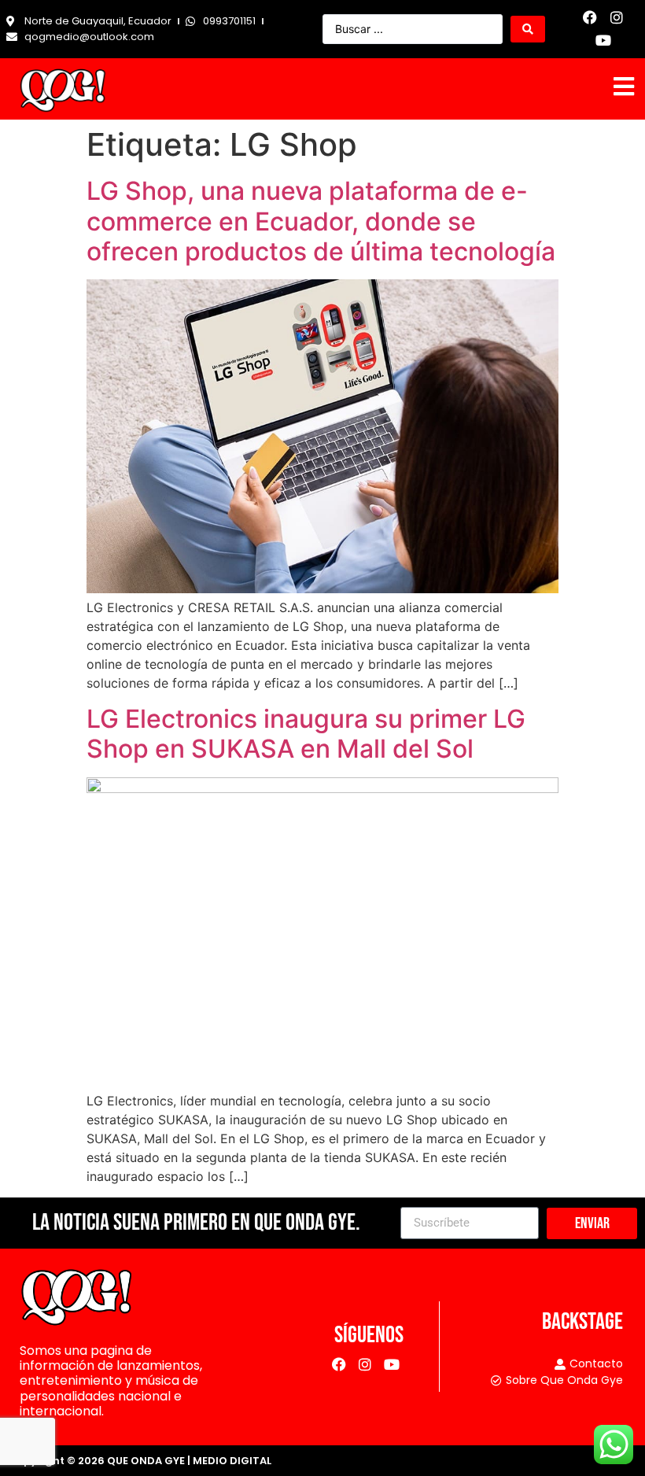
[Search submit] (527, 29)
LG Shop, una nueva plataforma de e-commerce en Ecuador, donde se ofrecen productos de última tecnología (321, 221)
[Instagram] (617, 17)
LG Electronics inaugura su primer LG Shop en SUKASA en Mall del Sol (306, 733)
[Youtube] (603, 40)
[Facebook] (590, 17)
